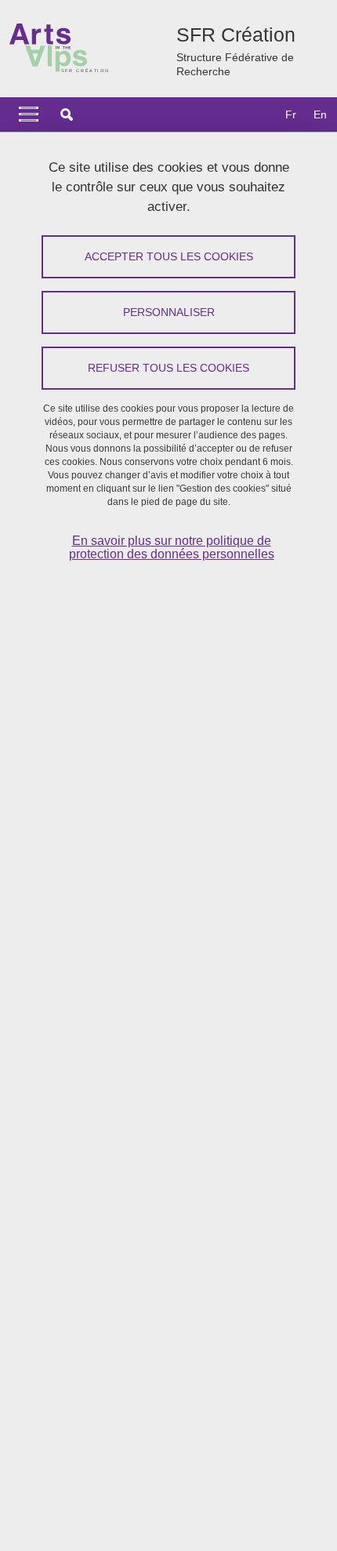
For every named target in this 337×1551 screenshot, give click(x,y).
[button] (66, 114)
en (320, 114)
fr (290, 114)
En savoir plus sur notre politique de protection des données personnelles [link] (171, 547)
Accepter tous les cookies (169, 256)
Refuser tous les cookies (168, 367)
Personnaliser (169, 312)
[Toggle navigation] (28, 114)
